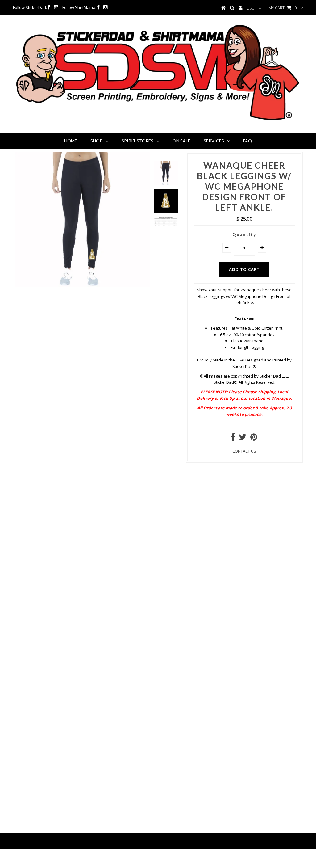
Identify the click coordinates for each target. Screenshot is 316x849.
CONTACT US (244, 451)
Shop (96, 140)
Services (214, 140)
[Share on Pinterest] (253, 438)
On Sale (181, 140)
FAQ (247, 140)
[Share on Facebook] (233, 438)
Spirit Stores (137, 140)
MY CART (282, 8)
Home (70, 140)
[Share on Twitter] (242, 438)
